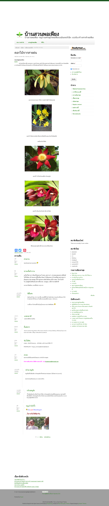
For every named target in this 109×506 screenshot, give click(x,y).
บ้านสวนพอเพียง (42, 34)
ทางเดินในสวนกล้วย (77, 277)
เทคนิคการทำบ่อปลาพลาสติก (79, 326)
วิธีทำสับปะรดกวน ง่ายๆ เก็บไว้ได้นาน (82, 275)
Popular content (77, 104)
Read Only (74, 273)
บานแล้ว (74, 283)
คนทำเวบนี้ (76, 107)
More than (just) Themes (64, 503)
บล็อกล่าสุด (76, 101)
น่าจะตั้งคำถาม (29, 271)
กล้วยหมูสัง (31, 390)
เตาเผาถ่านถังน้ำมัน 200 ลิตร (79, 324)
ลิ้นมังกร (27, 327)
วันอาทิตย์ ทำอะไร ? (19, 479)
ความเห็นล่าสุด (77, 95)
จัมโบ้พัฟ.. (27, 340)
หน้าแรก (17, 47)
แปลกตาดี (27, 316)
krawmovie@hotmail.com (51, 361)
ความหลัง (74, 291)
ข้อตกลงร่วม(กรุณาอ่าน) (79, 89)
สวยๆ (26, 355)
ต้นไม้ (15, 61)
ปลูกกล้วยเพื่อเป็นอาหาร (78, 279)
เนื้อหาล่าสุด (76, 98)
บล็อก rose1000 (29, 47)
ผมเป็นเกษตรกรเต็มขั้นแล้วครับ (80, 310)
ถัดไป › (41, 437)
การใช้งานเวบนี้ (77, 92)
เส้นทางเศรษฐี (75, 314)
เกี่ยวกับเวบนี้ (76, 110)
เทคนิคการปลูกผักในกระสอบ (79, 316)
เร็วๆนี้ (73, 281)
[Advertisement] (54, 15)
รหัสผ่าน (73, 63)
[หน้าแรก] (19, 35)
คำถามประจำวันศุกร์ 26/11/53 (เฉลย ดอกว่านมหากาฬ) (28, 481)
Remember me (75, 69)
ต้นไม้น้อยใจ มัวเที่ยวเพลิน (21, 483)
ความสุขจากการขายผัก (78, 322)
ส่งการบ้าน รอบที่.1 (19, 485)
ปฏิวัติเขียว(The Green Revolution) (80, 304)
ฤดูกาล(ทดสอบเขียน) (77, 285)
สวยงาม (27, 259)
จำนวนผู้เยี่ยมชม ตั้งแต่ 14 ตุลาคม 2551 (51, 493)
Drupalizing (49, 503)
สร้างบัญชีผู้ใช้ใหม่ (76, 72)
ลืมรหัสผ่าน (75, 74)
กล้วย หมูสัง (29, 370)
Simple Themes (82, 503)
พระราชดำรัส (20, 42)
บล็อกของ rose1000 (18, 252)
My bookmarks (77, 114)
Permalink (16, 276)
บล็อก (22, 47)
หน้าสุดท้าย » (47, 437)
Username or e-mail (76, 58)
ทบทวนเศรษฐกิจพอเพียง (78, 302)
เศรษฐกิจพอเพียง (32, 42)
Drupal (21, 497)
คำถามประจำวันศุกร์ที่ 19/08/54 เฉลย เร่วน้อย (26, 486)
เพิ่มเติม (93, 295)
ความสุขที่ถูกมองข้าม (77, 312)
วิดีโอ (42, 42)
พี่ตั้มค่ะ (30, 293)
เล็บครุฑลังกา (75, 293)
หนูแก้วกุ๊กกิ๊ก (30, 406)
